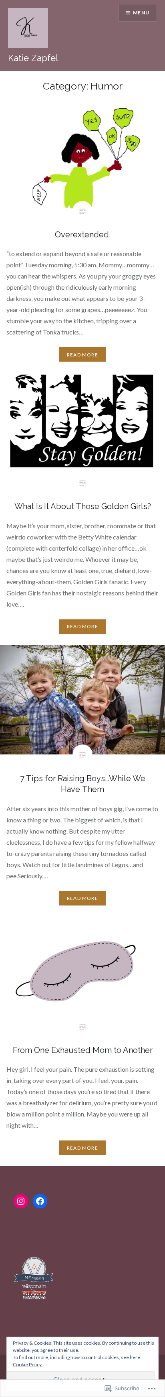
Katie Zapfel (33, 58)
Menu (141, 13)
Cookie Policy (27, 1364)
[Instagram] (21, 1201)
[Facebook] (40, 1201)
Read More (82, 355)
